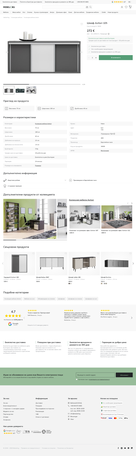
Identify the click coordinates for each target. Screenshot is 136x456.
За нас (5, 403)
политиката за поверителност (99, 379)
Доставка (39, 403)
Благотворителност (10, 406)
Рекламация (40, 411)
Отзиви (5, 417)
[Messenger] (129, 448)
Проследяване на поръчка (45, 408)
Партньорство (8, 414)
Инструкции (105, 151)
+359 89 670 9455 (76, 406)
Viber (72, 419)
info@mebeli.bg (75, 414)
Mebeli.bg (6, 17)
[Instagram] (122, 448)
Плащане (39, 406)
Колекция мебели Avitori (31, 17)
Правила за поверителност (30, 448)
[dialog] (109, 39)
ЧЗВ (37, 414)
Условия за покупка (48, 448)
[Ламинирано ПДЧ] (114, 134)
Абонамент (124, 375)
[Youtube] (126, 448)
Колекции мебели (16, 17)
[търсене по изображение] (87, 7)
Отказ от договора (42, 417)
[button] (122, 7)
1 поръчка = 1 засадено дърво (13, 408)
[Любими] (126, 7)
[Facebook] (119, 448)
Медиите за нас (8, 411)
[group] (41, 316)
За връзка (6, 420)
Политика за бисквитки (65, 448)
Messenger (73, 416)
